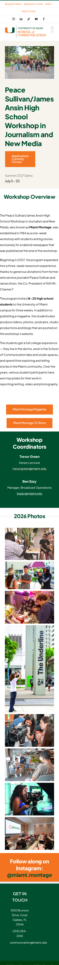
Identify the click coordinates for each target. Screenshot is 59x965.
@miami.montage (29, 875)
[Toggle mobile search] (52, 31)
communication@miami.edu (20, 942)
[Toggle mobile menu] (52, 27)
